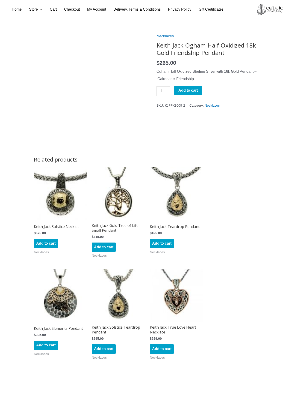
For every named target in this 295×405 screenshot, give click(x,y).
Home (17, 9)
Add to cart (188, 90)
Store (33, 9)
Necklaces (165, 36)
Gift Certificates (211, 9)
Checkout (72, 9)
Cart (53, 9)
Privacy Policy (179, 9)
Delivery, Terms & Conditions (137, 9)
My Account (96, 9)
